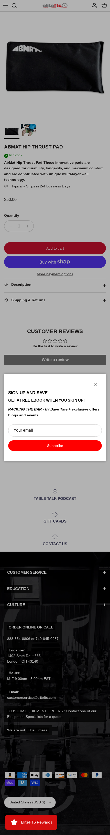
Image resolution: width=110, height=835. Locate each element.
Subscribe (55, 446)
